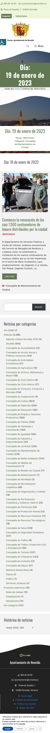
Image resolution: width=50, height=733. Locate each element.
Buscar (38, 307)
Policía (9, 574)
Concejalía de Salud (16, 528)
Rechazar (20, 729)
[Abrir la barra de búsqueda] (28, 46)
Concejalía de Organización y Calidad (25, 491)
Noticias (8, 334)
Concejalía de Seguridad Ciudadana (25, 532)
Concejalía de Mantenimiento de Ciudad (25, 144)
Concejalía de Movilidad (18, 479)
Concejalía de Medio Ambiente (22, 458)
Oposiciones (12, 601)
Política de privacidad (27, 700)
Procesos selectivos (14, 587)
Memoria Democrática (17, 570)
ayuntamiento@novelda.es (33, 3)
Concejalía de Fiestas (17, 422)
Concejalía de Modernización (21, 475)
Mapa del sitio (26, 707)
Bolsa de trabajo (14, 592)
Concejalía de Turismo (17, 552)
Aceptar (8, 729)
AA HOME (9, 330)
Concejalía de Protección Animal (23, 511)
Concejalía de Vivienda (18, 561)
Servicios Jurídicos (16, 583)
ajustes (22, 724)
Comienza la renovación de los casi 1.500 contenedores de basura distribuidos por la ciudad (24, 224)
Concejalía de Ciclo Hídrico (20, 380)
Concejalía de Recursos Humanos (23, 516)
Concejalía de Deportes (18, 405)
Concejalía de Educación (19, 410)
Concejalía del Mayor (17, 565)
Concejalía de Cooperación (20, 396)
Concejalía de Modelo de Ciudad (23, 470)
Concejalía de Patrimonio (19, 507)
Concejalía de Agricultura (19, 368)
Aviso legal (26, 696)
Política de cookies (26, 704)
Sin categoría (11, 605)
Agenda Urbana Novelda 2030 (22, 339)
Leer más (9, 276)
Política (10, 579)
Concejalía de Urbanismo (19, 556)
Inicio (17, 88)
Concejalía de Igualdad (18, 434)
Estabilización (13, 596)
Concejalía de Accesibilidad (20, 348)
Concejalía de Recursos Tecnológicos (25, 520)
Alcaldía (10, 343)
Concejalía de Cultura (17, 401)
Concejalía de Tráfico (17, 540)
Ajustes (31, 729)
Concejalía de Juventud (18, 446)
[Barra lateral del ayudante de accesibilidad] (3, 42)
